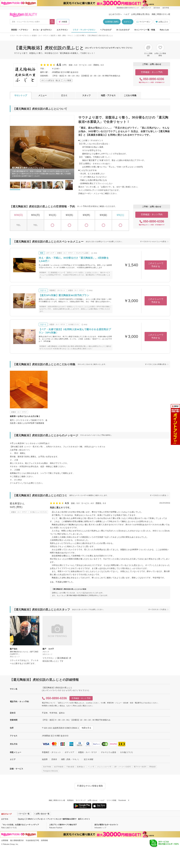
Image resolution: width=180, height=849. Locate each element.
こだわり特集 (130, 95)
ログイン (127, 22)
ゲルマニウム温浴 (108, 752)
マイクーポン (144, 22)
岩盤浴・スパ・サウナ (40, 35)
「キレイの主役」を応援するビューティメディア (20, 825)
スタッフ (86, 95)
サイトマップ (81, 800)
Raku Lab (164, 30)
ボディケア (69, 752)
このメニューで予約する (155, 265)
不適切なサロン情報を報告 (90, 786)
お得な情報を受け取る (140, 14)
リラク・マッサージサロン (84, 30)
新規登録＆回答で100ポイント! (128, 8)
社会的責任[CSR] (32, 840)
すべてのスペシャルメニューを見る (153, 241)
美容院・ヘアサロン (19, 30)
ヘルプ (126, 14)
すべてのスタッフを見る (157, 609)
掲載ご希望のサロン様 (161, 14)
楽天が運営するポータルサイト (106, 825)
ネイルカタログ (123, 30)
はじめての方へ (115, 14)
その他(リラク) (126, 752)
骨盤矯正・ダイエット (51, 752)
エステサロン (62, 30)
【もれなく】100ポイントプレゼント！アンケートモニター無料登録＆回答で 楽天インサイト (53, 819)
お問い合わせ (92, 800)
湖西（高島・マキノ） (66, 35)
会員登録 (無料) (112, 22)
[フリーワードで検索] (52, 21)
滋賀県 (52, 35)
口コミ (64, 95)
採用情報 (44, 840)
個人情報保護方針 (17, 840)
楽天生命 (157, 8)
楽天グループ (146, 8)
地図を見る (86, 728)
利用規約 (70, 800)
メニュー (42, 95)
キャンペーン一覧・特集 (144, 30)
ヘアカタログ (106, 30)
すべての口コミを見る (158, 495)
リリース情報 (111, 800)
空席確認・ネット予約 (152, 72)
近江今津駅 (80, 35)
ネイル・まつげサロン (42, 30)
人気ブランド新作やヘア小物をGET (63, 825)
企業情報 (4, 840)
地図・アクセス (108, 95)
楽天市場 (165, 8)
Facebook (122, 800)
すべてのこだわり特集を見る (155, 364)
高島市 (54, 759)
